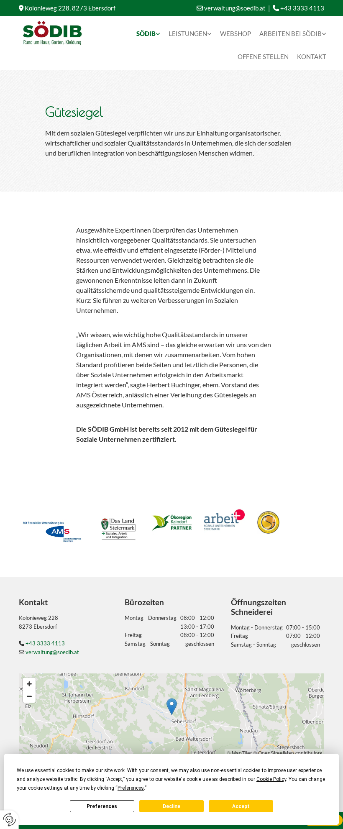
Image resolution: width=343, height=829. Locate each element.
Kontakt (311, 56)
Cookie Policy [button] (271, 779)
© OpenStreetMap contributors (287, 752)
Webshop (235, 33)
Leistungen (188, 33)
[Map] (171, 715)
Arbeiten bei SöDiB (290, 33)
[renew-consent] (9, 819)
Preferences (102, 806)
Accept (241, 806)
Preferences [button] (131, 788)
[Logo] (52, 33)
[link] (148, 31)
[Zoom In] (29, 684)
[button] (171, 706)
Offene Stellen (263, 56)
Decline (171, 806)
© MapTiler (239, 752)
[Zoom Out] (29, 696)
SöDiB (146, 33)
